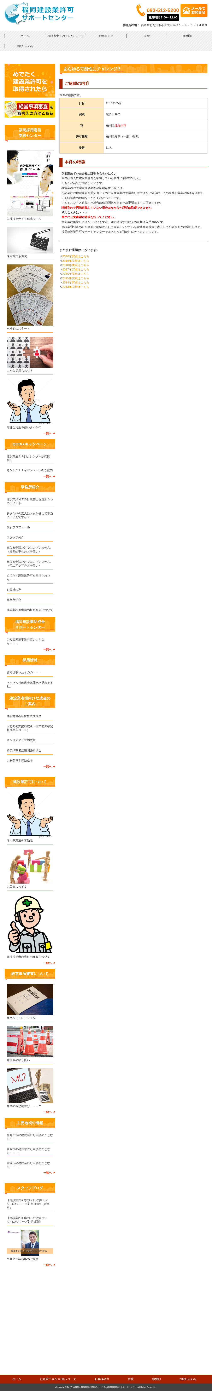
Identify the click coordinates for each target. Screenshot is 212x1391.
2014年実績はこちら (75, 282)
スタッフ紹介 (15, 537)
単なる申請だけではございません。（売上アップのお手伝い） (30, 563)
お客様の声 (106, 36)
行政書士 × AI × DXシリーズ (65, 36)
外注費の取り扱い (18, 1060)
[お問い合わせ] (30, 96)
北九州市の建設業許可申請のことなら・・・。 (30, 1136)
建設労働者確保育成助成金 (24, 716)
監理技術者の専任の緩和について (28, 956)
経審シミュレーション (21, 1018)
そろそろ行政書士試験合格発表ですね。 (30, 684)
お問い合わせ (25, 46)
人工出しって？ (17, 886)
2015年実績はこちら (75, 278)
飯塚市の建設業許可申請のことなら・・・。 (28, 1164)
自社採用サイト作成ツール (24, 219)
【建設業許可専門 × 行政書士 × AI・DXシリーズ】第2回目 (27, 1219)
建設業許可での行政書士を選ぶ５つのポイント (30, 501)
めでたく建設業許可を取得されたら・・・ (28, 577)
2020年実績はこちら (75, 256)
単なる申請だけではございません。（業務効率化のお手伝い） (30, 549)
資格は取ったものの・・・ (24, 672)
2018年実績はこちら (75, 265)
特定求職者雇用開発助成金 (24, 750)
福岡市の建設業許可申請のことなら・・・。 (28, 1151)
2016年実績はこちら (75, 273)
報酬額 (187, 36)
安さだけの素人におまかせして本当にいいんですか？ (30, 515)
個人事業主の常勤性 (20, 840)
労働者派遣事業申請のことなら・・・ (25, 641)
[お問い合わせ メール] (194, 15)
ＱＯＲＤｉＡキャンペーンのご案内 (30, 470)
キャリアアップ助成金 (21, 740)
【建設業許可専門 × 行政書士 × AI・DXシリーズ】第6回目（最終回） (28, 1203)
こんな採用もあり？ (20, 370)
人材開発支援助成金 (20, 760)
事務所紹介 (14, 599)
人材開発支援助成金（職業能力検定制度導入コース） (30, 728)
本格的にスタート (18, 328)
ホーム (25, 36)
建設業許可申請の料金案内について (30, 610)
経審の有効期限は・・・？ (24, 1106)
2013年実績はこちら (75, 286)
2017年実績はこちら (75, 269)
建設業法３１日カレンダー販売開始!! (28, 458)
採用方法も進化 (17, 256)
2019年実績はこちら (75, 260)
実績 (147, 36)
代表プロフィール (18, 527)
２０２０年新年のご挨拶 (23, 1259)
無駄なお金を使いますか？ (24, 427)
